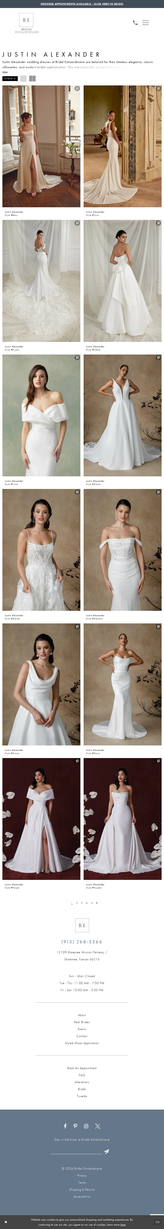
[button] (145, 22)
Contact (82, 1036)
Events (82, 1029)
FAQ (82, 1075)
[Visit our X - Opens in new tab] (98, 1126)
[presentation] (41, 146)
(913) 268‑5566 (82, 942)
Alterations (82, 1082)
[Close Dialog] (5, 1222)
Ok (158, 1222)
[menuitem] (135, 22)
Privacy (82, 1175)
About (82, 1015)
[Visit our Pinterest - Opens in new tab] (75, 1126)
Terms (82, 1182)
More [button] (5, 72)
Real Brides (82, 1022)
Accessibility (82, 1196)
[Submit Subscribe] (106, 1151)
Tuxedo (82, 1096)
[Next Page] (97, 903)
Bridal (82, 1089)
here (122, 1225)
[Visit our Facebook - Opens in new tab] (65, 1126)
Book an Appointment (82, 1068)
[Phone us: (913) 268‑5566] (135, 22)
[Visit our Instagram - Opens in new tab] (86, 1126)
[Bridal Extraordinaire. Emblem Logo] (82, 925)
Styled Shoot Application (82, 1043)
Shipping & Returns (82, 1189)
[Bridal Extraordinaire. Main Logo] (27, 23)
